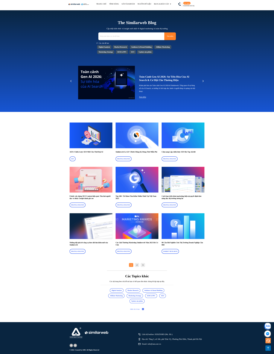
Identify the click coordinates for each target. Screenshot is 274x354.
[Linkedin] (75, 345)
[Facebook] (71, 345)
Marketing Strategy (106, 52)
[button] (71, 81)
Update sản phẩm (145, 52)
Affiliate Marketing (163, 47)
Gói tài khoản (128, 4)
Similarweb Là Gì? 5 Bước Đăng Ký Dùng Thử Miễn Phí (137, 152)
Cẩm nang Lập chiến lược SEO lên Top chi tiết (179, 152)
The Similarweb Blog (137, 22)
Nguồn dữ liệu (144, 4)
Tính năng (114, 4)
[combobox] (131, 36)
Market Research (120, 47)
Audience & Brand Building (141, 47)
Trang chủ (101, 4)
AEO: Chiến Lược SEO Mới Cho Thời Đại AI (86, 152)
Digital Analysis (104, 47)
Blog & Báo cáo (161, 4)
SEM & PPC (122, 52)
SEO (132, 52)
